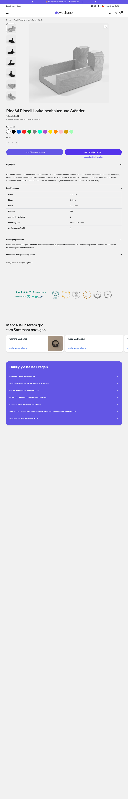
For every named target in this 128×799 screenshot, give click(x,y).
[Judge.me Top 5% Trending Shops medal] (108, 295)
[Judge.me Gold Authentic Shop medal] (66, 295)
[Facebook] (92, 6)
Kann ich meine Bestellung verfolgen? (25, 404)
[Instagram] (95, 6)
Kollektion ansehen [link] (17, 348)
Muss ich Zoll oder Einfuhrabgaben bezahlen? (28, 397)
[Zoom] (106, 26)
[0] (120, 13)
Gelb (50, 132)
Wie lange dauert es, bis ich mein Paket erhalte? (29, 383)
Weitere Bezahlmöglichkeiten (93, 157)
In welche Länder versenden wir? (22, 376)
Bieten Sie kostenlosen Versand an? (24, 390)
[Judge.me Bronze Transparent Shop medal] (87, 295)
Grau (35, 132)
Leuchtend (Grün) (71, 132)
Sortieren (14, 132)
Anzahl (9, 137)
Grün (29, 132)
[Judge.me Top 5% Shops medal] (97, 295)
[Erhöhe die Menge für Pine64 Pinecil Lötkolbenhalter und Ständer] (17, 142)
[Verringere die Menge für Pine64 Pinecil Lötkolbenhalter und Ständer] (8, 142)
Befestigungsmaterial (15, 240)
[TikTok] (98, 6)
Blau (19, 132)
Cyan (40, 132)
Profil (19, 6)
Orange (56, 132)
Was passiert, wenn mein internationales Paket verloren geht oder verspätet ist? (42, 411)
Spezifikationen (12, 188)
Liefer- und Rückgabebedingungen (20, 254)
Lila (45, 132)
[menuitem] (11, 6)
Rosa (61, 132)
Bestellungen (10, 6)
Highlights (10, 164)
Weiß (8, 132)
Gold (66, 132)
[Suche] (110, 13)
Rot (24, 132)
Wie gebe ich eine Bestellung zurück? (24, 418)
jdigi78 (29, 263)
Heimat (8, 20)
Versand (17, 119)
